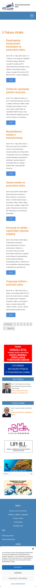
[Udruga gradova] (18, 429)
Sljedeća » (10, 328)
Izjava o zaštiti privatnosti (18, 583)
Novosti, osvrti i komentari (18, 511)
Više (10, 80)
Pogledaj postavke (18, 578)
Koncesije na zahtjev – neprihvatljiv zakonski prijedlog (18, 230)
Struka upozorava (8, 536)
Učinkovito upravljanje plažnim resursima (17, 91)
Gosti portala (18, 522)
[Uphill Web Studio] (18, 447)
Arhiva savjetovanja (8, 539)
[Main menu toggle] (32, 16)
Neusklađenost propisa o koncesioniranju (14, 134)
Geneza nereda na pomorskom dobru (15, 184)
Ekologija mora (18, 526)
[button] (33, 549)
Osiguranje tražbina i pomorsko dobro (17, 283)
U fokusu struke (18, 518)
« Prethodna (8, 324)
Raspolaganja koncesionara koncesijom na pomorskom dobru (15, 45)
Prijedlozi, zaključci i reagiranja (18, 515)
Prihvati (18, 567)
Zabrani (18, 573)
